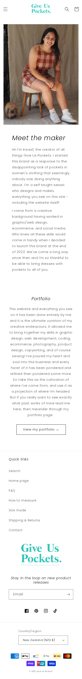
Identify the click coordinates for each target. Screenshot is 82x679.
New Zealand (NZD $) (39, 640)
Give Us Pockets (45, 671)
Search (15, 471)
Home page (19, 481)
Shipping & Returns (24, 520)
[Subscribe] (68, 594)
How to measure (22, 500)
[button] (5, 9)
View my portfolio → (41, 429)
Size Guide (17, 510)
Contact (16, 530)
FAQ (12, 490)
